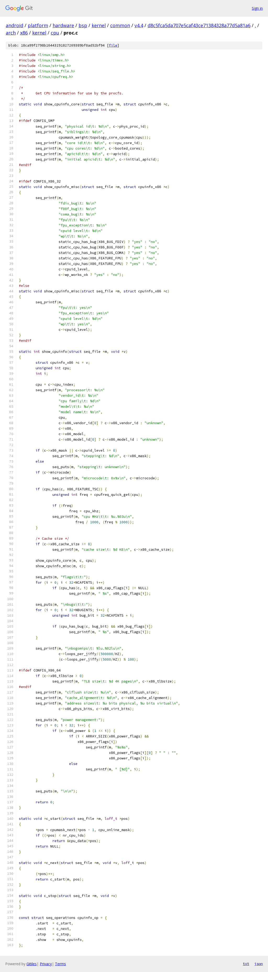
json (258, 963)
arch (11, 33)
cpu (55, 33)
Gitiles (31, 963)
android (14, 25)
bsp (83, 25)
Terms (60, 963)
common (120, 25)
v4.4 (139, 25)
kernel (99, 25)
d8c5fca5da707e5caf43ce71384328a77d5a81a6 (199, 25)
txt (246, 963)
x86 (24, 33)
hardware (63, 25)
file (113, 45)
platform (38, 25)
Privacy (46, 963)
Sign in (257, 8)
